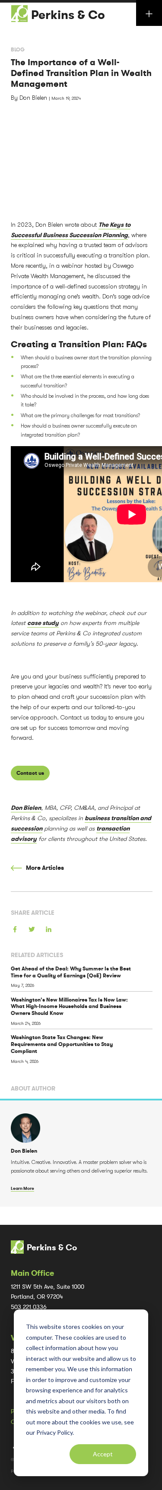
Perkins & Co (68, 15)
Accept (103, 1454)
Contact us (30, 773)
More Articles (44, 868)
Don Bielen (26, 808)
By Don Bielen (30, 97)
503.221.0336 (29, 1307)
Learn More (22, 1188)
